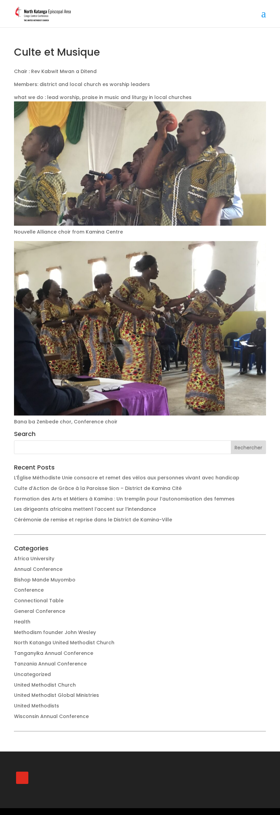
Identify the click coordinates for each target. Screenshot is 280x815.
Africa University (34, 558)
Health (22, 621)
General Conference (39, 611)
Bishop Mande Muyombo (44, 579)
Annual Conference (38, 569)
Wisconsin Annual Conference (51, 716)
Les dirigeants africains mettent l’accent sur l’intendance (85, 509)
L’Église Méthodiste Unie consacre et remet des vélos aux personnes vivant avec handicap (126, 477)
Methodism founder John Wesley (55, 632)
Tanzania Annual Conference (50, 663)
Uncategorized (32, 674)
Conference (29, 590)
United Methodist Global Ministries (56, 695)
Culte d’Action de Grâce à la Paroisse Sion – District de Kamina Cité (98, 488)
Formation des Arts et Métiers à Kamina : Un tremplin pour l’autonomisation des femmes (124, 498)
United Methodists (36, 705)
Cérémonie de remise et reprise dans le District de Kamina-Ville (93, 519)
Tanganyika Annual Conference (53, 653)
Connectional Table (39, 600)
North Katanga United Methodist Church (64, 642)
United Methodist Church (45, 684)
